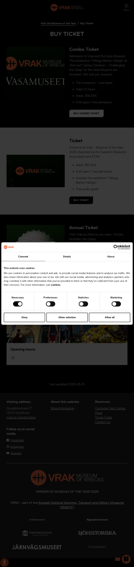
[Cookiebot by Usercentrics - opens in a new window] (116, 247)
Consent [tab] (23, 256)
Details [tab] (67, 256)
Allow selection (67, 317)
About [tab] (110, 256)
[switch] (50, 303)
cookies (55, 284)
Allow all (110, 317)
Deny (24, 317)
